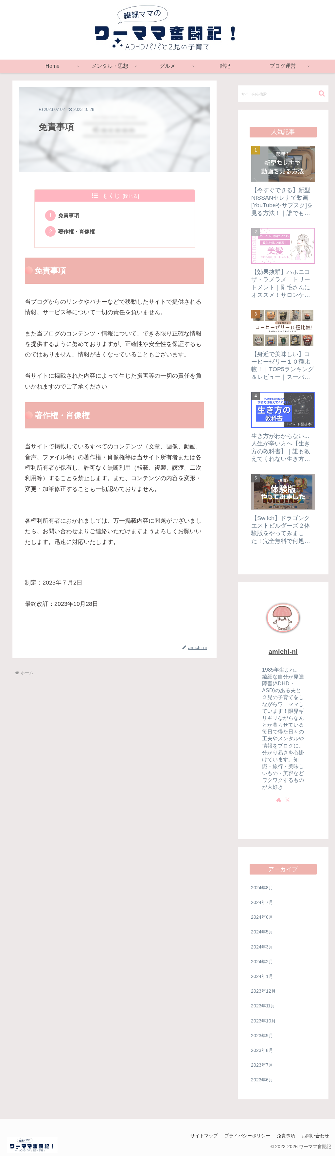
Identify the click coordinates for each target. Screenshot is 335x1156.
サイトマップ (204, 1135)
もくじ (111, 195)
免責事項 (68, 215)
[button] (321, 93)
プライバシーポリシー (247, 1135)
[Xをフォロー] (287, 800)
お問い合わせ (315, 1135)
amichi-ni (283, 651)
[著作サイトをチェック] (278, 800)
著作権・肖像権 (76, 231)
